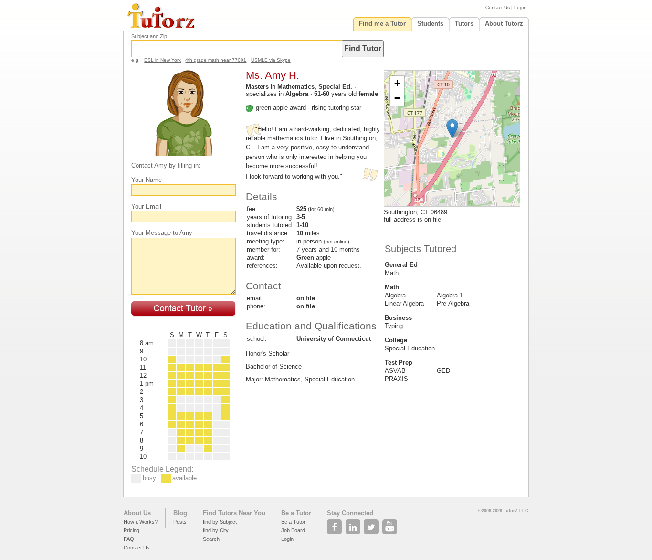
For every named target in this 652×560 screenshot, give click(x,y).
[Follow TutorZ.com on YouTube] (390, 524)
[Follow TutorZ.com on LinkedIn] (354, 524)
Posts (180, 522)
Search (211, 539)
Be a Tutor (296, 513)
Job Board (293, 530)
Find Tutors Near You (234, 513)
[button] (452, 128)
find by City (216, 530)
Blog (180, 513)
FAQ (129, 539)
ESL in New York (162, 60)
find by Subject (220, 522)
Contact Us (497, 7)
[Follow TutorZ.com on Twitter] (372, 524)
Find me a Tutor (382, 23)
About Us (137, 513)
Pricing (131, 530)
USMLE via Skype (271, 60)
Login (520, 7)
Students (430, 23)
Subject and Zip (149, 36)
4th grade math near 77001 (215, 60)
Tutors (464, 23)
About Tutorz (504, 23)
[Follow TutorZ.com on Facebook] (335, 524)
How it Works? (141, 522)
